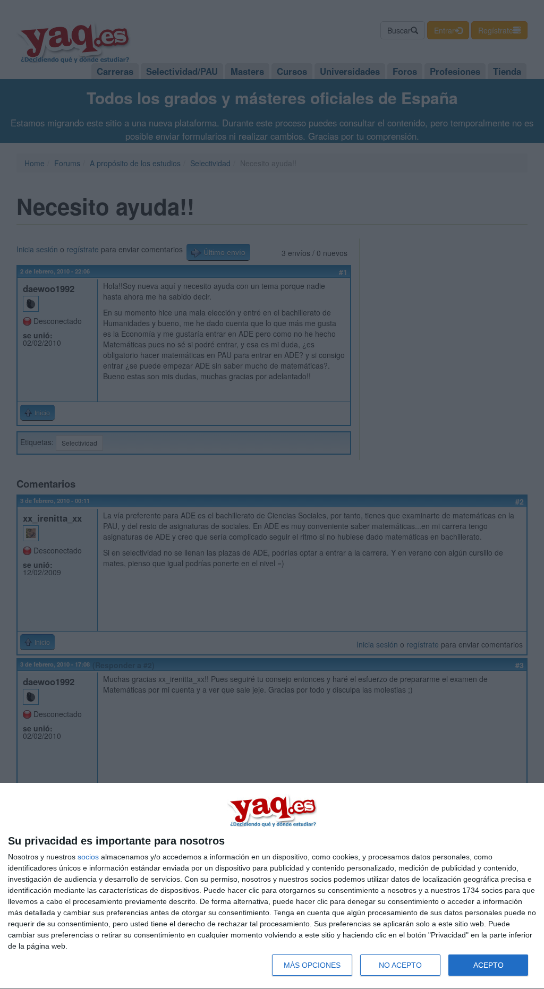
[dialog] (272, 886)
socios (88, 856)
